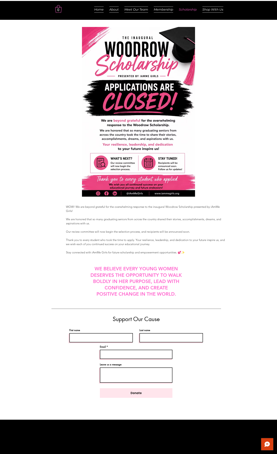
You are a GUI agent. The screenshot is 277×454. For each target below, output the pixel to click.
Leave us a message (111, 364)
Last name (144, 330)
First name (74, 330)
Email (103, 347)
